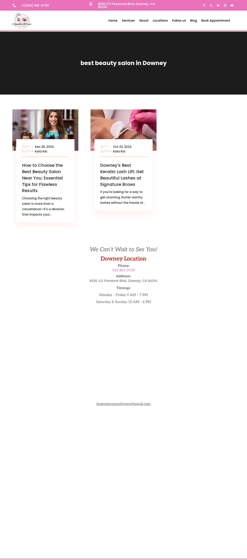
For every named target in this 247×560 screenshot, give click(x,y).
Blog (193, 21)
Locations (160, 21)
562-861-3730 (123, 270)
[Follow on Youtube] (232, 5)
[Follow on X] (211, 5)
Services (128, 21)
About (144, 21)
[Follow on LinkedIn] (218, 5)
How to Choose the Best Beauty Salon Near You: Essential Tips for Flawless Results (42, 178)
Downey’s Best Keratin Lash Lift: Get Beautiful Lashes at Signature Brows (122, 174)
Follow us (179, 21)
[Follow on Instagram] (225, 5)
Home (113, 21)
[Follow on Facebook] (204, 5)
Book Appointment (215, 21)
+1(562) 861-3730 (35, 5)
